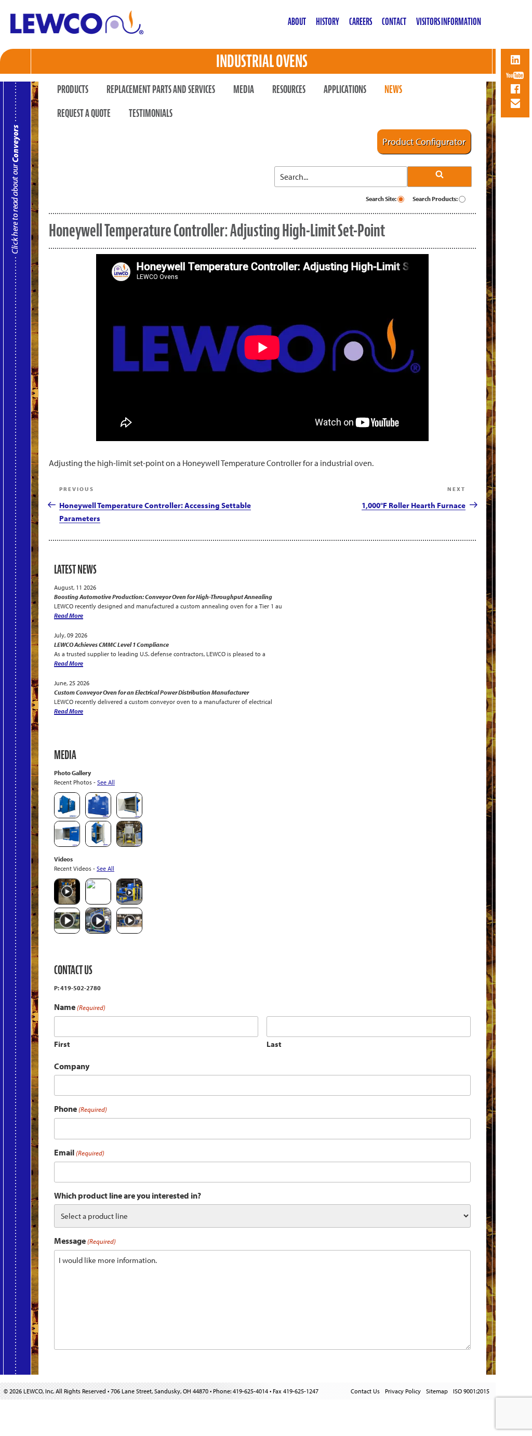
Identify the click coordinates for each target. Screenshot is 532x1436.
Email (79, 1153)
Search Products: (436, 199)
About (297, 21)
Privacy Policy (403, 1391)
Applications (345, 89)
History (327, 21)
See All (106, 782)
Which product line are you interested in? (127, 1195)
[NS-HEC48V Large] (98, 816)
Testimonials (150, 113)
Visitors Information (448, 21)
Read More (68, 615)
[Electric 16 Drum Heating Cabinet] (129, 816)
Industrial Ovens (262, 61)
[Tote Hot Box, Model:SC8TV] (67, 816)
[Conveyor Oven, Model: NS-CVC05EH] (129, 844)
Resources (288, 89)
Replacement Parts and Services (161, 89)
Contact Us (365, 1391)
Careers (360, 21)
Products (72, 89)
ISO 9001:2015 (471, 1391)
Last (274, 1044)
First (62, 1044)
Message (85, 1241)
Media (243, 89)
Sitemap (437, 1391)
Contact (394, 21)
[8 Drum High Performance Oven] (98, 844)
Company (71, 1066)
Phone (80, 1109)
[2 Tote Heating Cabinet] (67, 844)
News (393, 89)
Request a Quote (84, 113)
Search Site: (381, 199)
